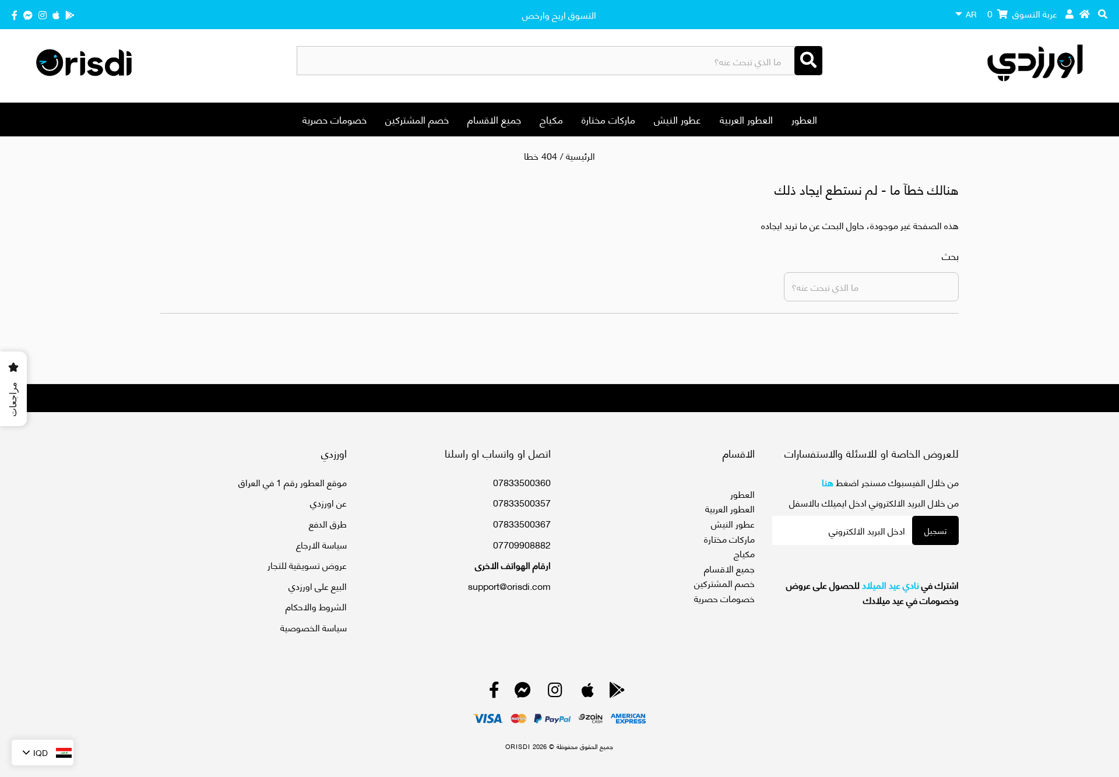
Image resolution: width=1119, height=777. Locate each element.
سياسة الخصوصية (313, 626)
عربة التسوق (1022, 13)
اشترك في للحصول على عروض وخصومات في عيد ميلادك (872, 592)
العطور (804, 119)
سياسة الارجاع (321, 544)
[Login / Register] (1069, 13)
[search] (1102, 13)
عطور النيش (677, 119)
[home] (1084, 13)
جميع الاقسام (494, 119)
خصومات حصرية (334, 119)
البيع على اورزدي (317, 585)
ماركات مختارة (608, 119)
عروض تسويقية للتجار (307, 564)
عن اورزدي (328, 502)
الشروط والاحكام (316, 605)
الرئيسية (580, 155)
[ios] (55, 14)
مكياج (551, 119)
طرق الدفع (328, 523)
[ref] (28, 14)
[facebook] (14, 14)
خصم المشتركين (417, 119)
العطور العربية (746, 119)
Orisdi (517, 746)
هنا (827, 481)
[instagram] (42, 14)
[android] (70, 14)
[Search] (808, 60)
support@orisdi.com (509, 585)
